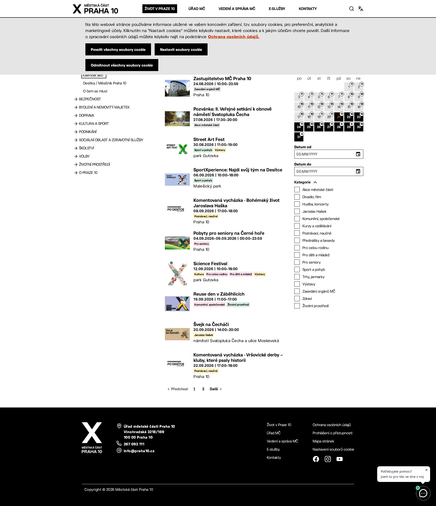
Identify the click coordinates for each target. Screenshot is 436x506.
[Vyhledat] (351, 8)
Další (214, 389)
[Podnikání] (76, 132)
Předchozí (179, 389)
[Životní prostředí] (76, 164)
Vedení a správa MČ (237, 9)
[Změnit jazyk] (360, 8)
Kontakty (308, 9)
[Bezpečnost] (76, 99)
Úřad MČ (196, 9)
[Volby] (76, 156)
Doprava (86, 115)
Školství (86, 148)
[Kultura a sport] (76, 123)
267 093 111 (134, 444)
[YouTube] (339, 459)
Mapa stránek (323, 441)
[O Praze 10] (76, 172)
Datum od (302, 147)
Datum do (302, 164)
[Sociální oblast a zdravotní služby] (76, 140)
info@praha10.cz (139, 451)
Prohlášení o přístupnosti (332, 433)
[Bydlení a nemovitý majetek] (76, 107)
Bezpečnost (90, 99)
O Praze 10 (88, 172)
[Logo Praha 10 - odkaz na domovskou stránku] (95, 9)
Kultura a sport (94, 123)
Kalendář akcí (93, 75)
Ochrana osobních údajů (332, 425)
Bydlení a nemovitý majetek (104, 107)
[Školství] (76, 148)
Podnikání (88, 132)
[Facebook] (316, 459)
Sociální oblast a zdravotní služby (111, 140)
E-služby (277, 9)
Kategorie (302, 182)
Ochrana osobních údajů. (234, 36)
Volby (84, 156)
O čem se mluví (95, 91)
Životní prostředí (94, 164)
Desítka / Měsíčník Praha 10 (104, 83)
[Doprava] (76, 115)
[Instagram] (328, 459)
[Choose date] (358, 154)
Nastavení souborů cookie (333, 449)
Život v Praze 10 (160, 9)
